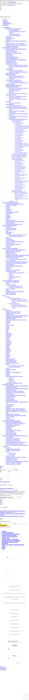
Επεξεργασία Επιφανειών (15, 276)
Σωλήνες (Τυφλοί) (10, 399)
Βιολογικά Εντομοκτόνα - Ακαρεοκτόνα (15, 423)
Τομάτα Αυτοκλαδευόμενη (12, 363)
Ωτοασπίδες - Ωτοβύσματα (12, 282)
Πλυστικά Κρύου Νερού (15, 103)
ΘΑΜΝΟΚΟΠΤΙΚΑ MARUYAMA (20, 185)
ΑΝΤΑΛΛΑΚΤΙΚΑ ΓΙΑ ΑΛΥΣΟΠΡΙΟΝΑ (18, 121)
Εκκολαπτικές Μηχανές (11, 460)
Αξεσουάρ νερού (10, 419)
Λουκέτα (8, 247)
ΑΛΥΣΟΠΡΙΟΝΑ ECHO (21, 143)
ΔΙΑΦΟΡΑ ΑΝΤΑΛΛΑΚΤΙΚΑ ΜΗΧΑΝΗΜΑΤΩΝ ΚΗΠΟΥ (19, 154)
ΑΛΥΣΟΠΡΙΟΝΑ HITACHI (22, 127)
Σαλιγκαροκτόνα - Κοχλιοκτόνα (13, 430)
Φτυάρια (8, 206)
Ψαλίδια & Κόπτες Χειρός (12, 212)
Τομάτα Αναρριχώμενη (11, 360)
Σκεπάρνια (8, 217)
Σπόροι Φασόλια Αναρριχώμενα (16, 365)
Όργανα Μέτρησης (10, 240)
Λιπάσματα (8, 427)
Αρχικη (4, 19)
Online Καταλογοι (14, 613)
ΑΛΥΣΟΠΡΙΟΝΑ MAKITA (22, 146)
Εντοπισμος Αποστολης (14, 586)
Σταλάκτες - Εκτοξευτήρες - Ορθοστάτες (15, 410)
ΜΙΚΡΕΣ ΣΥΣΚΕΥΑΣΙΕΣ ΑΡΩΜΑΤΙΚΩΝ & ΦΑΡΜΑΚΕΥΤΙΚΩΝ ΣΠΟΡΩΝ (17, 316)
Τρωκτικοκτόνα (9, 437)
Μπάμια (8, 327)
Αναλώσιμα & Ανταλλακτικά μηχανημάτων (16, 107)
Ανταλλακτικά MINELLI (15, 35)
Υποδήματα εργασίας (11, 284)
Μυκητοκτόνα (9, 429)
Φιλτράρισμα (4, 525)
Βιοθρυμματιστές (10, 104)
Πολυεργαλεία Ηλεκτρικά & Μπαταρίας (15, 249)
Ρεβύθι (7, 368)
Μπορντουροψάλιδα (11, 74)
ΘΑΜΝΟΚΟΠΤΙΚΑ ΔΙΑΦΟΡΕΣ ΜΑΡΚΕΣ (20, 167)
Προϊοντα (5, 20)
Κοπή (10, 279)
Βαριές (7, 218)
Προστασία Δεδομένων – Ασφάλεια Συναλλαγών (14, 602)
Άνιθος (10, 377)
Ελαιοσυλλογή (6, 27)
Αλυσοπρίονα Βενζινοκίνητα (16, 70)
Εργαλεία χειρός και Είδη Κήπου (11, 202)
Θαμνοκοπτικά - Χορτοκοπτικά (13, 80)
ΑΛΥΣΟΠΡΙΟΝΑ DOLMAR (19, 123)
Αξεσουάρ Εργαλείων (11, 229)
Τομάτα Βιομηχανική (11, 361)
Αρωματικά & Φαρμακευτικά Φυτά (14, 376)
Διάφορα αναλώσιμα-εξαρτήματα (17, 272)
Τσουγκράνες (9, 209)
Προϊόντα (12, 491)
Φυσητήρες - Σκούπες (11, 94)
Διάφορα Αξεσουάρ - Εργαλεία (13, 464)
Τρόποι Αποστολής (14, 623)
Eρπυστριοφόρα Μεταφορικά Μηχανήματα (16, 49)
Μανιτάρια (8, 336)
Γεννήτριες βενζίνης (10, 50)
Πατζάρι (8, 352)
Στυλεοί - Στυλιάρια (10, 220)
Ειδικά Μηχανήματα (11, 61)
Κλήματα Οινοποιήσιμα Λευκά (19, 299)
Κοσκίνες (8, 39)
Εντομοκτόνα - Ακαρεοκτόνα (13, 424)
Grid (1, 500)
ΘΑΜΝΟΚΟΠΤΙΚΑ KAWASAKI (20, 179)
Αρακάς (8, 371)
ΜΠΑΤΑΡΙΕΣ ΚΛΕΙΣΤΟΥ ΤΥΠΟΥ (17, 235)
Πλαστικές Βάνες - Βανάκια (12, 414)
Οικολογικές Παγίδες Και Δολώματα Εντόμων (17, 445)
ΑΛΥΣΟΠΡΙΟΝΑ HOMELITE (19, 150)
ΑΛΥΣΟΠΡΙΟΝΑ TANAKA (22, 125)
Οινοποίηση (5, 543)
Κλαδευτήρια (9, 213)
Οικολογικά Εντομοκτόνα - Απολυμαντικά (16, 442)
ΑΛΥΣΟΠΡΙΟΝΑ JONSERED (19, 138)
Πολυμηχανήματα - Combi (12, 73)
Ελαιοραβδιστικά (10, 38)
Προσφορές (6, 25)
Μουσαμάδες (9, 232)
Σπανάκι (8, 375)
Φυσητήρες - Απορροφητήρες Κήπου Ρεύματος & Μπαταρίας (17, 96)
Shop (8, 491)
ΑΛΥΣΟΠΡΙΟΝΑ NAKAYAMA (19, 141)
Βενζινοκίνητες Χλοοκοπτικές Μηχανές (18, 65)
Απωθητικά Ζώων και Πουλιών (13, 441)
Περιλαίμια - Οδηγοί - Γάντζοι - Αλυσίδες (16, 457)
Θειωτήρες (11, 92)
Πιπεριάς (8, 354)
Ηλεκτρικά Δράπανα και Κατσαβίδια (14, 256)
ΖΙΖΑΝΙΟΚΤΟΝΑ (10, 426)
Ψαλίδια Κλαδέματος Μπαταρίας (13, 85)
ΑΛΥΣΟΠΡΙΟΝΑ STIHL (21, 152)
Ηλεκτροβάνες (9, 406)
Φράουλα (8, 310)
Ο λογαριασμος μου (14, 634)
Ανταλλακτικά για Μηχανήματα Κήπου (18, 119)
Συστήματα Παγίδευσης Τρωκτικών (14, 443)
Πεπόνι (7, 353)
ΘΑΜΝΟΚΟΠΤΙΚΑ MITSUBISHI (20, 188)
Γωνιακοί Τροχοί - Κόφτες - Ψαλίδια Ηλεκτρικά (17, 255)
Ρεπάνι (7, 357)
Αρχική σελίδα (3, 491)
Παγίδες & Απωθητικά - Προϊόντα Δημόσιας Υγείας (15, 435)
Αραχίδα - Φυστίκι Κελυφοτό (13, 313)
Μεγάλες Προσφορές (11, 228)
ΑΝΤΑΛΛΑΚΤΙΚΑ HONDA (19, 156)
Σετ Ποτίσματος (10, 398)
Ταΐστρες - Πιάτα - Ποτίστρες (13, 450)
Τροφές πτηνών (12, 453)
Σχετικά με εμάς (14, 620)
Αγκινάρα (8, 321)
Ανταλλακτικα (14, 609)
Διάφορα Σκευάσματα (11, 433)
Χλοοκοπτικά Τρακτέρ (11, 62)
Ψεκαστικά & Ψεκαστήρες (12, 86)
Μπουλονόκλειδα (10, 252)
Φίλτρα (7, 418)
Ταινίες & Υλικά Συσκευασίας (13, 244)
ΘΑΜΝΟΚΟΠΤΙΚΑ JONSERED (20, 169)
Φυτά (4, 295)
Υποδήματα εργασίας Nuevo (16, 287)
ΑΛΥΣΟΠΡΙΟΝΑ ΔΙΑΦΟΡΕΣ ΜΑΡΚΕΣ (20, 130)
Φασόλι (8, 364)
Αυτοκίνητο (9, 226)
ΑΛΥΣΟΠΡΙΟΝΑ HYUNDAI (19, 136)
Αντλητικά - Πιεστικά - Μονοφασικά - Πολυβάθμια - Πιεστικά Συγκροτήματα (15, 392)
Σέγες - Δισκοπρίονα (11, 260)
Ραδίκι (7, 329)
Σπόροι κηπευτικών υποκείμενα (13, 311)
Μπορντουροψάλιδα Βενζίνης (16, 76)
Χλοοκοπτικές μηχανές (11, 63)
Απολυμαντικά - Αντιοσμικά (12, 439)
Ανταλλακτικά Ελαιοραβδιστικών (14, 28)
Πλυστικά (8, 101)
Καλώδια (8, 407)
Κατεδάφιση (12, 278)
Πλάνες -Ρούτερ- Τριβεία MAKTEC (17, 259)
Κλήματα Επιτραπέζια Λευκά (19, 305)
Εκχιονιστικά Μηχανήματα (12, 57)
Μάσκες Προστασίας (11, 294)
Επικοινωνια (15, 616)
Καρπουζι (8, 340)
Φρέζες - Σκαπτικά (10, 84)
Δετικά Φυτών (9, 54)
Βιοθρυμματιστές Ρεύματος (15, 105)
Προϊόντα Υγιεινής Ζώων (12, 458)
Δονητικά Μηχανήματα (11, 58)
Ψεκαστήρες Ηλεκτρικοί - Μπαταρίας (18, 93)
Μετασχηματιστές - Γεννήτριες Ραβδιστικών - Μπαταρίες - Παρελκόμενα (17, 45)
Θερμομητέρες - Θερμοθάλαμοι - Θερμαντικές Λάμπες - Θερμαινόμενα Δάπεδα (17, 462)
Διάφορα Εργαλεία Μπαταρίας (13, 251)
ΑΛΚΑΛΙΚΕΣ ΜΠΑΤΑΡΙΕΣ (16, 236)
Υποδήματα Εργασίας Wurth (15, 286)
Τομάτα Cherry (9, 314)
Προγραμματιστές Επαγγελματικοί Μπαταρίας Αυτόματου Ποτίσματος (17, 386)
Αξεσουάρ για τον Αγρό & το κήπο (14, 224)
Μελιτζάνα (8, 349)
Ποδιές (7, 290)
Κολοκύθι (8, 341)
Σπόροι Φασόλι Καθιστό (15, 367)
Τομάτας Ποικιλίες (10, 358)
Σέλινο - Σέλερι (12, 381)
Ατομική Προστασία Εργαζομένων (11, 280)
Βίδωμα (11, 274)
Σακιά (7, 230)
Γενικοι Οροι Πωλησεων (14, 589)
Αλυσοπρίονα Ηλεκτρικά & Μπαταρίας (18, 72)
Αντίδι (7, 338)
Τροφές (8, 451)
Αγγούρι (8, 337)
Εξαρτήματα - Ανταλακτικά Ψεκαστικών (18, 88)
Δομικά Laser (9, 267)
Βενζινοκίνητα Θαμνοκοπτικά (16, 81)
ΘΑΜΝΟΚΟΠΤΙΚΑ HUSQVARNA (20, 183)
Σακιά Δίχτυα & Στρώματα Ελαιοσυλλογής (16, 41)
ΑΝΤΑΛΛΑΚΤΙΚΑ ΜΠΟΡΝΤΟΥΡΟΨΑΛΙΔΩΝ (19, 191)
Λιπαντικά (11, 201)
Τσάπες (7, 208)
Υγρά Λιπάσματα (10, 431)
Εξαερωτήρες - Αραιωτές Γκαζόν (13, 53)
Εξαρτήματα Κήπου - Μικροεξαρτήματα (15, 408)
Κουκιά (8, 373)
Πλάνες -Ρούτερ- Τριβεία (12, 257)
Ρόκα (7, 332)
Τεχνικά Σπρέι (9, 245)
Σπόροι (4, 309)
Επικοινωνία (13, 2)
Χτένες (7, 42)
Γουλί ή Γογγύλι (10, 325)
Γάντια (7, 283)
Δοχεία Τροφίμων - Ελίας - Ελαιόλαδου (15, 43)
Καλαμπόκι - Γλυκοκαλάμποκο (13, 372)
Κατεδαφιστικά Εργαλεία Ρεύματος (14, 266)
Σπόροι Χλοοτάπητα (11, 369)
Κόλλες (8, 237)
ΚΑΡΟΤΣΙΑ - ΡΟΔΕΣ (11, 205)
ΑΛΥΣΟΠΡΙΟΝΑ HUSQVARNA (19, 133)
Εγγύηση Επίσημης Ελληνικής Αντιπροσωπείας (14, 593)
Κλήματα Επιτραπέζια (14, 303)
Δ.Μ (1, 518)
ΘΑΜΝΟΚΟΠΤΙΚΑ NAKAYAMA (20, 164)
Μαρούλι (8, 345)
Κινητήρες (11, 115)
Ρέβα (7, 330)
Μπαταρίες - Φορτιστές (11, 253)
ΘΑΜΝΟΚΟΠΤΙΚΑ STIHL (22, 181)
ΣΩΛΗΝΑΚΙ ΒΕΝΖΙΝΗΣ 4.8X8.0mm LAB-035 (12, 516)
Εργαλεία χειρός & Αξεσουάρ (13, 270)
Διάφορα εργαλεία (10, 222)
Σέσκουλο (8, 333)
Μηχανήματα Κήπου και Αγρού (10, 47)
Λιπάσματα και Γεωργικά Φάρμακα (11, 420)
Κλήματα (8, 296)
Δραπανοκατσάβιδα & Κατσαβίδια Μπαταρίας (17, 261)
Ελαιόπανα (8, 36)
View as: (2, 498)
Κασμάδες (8, 216)
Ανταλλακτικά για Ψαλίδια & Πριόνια (15, 204)
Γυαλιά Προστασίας (10, 292)
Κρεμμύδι (8, 344)
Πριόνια (8, 214)
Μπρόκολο (8, 350)
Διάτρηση (11, 275)
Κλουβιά (8, 447)
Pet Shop (5, 446)
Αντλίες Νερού (9, 55)
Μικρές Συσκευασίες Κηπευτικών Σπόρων (16, 319)
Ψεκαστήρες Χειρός (13, 90)
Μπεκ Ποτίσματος (10, 404)
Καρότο (8, 346)
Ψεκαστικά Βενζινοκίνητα (15, 89)
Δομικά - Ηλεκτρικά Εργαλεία (10, 248)
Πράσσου (8, 356)
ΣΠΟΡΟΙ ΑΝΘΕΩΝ (11, 318)
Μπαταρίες (8, 233)
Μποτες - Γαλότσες (10, 288)
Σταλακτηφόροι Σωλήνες (12, 400)
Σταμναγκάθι (9, 334)
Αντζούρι (8, 322)
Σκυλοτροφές (12, 454)
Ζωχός (7, 326)
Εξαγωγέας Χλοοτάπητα (11, 51)
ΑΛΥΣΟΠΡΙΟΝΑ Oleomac (21, 128)
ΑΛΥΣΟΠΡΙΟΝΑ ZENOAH (22, 144)
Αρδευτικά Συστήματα (8, 384)
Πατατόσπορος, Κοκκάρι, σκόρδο (14, 383)
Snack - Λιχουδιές (10, 455)
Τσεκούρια (8, 210)
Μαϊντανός (11, 380)
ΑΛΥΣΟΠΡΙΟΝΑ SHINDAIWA (19, 148)
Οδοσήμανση (9, 239)
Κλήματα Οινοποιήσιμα (14, 298)
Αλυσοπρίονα (9, 69)
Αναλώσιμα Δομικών (11, 271)
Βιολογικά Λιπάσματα (11, 434)
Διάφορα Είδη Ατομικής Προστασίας (14, 291)
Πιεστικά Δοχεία (10, 393)
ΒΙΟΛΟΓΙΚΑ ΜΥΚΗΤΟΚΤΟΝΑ (14, 422)
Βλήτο (7, 323)
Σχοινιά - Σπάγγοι (10, 243)
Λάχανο (8, 348)
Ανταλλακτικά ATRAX (14, 34)
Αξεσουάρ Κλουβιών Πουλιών (13, 449)
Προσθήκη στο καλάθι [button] (5, 512)
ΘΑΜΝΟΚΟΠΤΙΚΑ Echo (21, 174)
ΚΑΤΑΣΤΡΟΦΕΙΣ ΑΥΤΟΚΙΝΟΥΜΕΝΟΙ (16, 59)
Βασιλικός (11, 379)
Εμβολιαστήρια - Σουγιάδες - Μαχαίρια (15, 221)
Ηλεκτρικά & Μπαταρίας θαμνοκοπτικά (18, 82)
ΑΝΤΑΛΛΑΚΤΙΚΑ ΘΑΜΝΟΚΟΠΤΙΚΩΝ (17, 158)
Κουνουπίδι (9, 342)
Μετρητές (8, 268)
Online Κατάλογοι (7, 23)
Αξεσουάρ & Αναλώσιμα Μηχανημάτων (18, 113)
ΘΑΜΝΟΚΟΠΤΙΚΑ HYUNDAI (20, 161)
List (1, 501)
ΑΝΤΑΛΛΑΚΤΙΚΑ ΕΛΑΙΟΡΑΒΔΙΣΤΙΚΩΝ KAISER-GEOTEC (17, 31)
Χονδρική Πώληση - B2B (14, 631)
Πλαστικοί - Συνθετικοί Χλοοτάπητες (15, 241)
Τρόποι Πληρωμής (14, 627)
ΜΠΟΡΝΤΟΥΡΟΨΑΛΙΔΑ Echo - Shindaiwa (21, 193)
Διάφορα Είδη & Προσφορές (10, 225)
